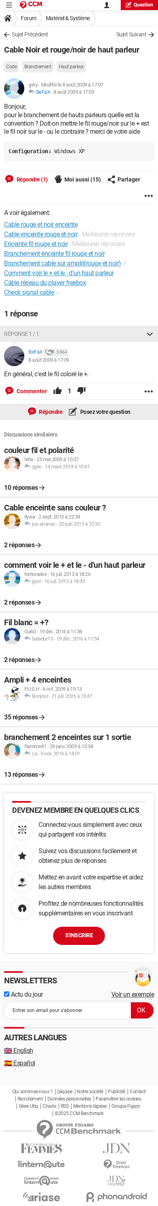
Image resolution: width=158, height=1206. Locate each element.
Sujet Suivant (131, 34)
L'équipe (65, 1091)
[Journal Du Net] (116, 1148)
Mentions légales (90, 1106)
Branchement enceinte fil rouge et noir (54, 253)
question (143, 5)
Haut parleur (71, 67)
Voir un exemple (132, 994)
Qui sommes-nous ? (33, 1091)
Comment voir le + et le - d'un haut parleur (59, 273)
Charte (49, 1106)
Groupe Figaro (125, 1106)
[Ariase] (41, 1196)
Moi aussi (82, 179)
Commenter (31, 391)
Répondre (50, 412)
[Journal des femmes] (41, 1148)
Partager (128, 179)
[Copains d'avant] (41, 1181)
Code (11, 67)
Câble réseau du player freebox (45, 283)
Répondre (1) (31, 179)
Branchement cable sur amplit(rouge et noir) (62, 263)
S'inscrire (79, 935)
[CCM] (31, 5)
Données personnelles (69, 1099)
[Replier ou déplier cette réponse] (149, 333)
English (18, 1050)
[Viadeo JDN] (116, 1181)
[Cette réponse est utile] (57, 391)
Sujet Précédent (30, 34)
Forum (28, 18)
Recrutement (30, 1099)
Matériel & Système (68, 18)
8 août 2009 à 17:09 (73, 92)
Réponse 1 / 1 (21, 334)
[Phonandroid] (116, 1197)
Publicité (116, 1091)
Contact (138, 1091)
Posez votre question (104, 412)
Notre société (90, 1091)
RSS (65, 1106)
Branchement (37, 67)
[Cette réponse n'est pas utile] (81, 391)
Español (19, 1063)
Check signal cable (29, 292)
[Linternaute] (41, 1164)
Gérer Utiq (28, 1106)
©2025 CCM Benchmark (79, 1113)
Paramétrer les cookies (118, 1099)
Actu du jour (26, 994)
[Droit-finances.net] (116, 1165)
